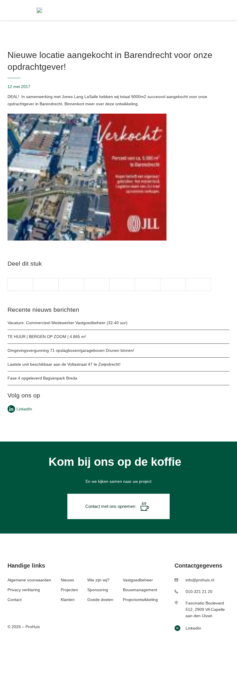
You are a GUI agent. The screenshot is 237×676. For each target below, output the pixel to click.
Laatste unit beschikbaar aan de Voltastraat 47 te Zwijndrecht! (64, 364)
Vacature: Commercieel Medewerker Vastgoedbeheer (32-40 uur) (67, 322)
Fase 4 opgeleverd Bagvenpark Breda (42, 378)
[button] (20, 284)
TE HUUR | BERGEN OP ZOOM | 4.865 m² (47, 336)
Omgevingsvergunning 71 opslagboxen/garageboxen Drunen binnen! (71, 350)
